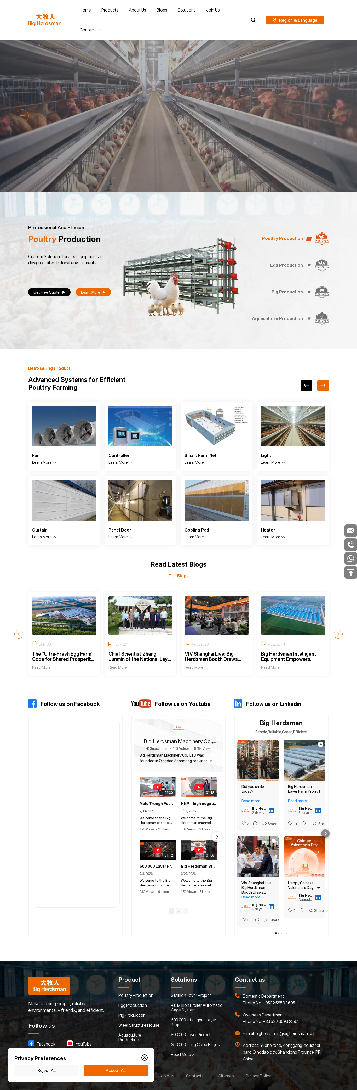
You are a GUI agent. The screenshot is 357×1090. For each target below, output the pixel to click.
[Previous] (306, 385)
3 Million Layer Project (191, 995)
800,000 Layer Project (191, 1034)
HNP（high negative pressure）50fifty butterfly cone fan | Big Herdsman (199, 812)
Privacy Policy (258, 1075)
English (295, 20)
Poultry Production (135, 995)
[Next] (323, 385)
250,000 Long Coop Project (196, 1044)
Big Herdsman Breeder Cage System (199, 874)
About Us (137, 10)
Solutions (187, 10)
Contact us (196, 1075)
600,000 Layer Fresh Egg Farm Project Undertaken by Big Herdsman (158, 874)
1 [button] (171, 919)
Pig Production (132, 1015)
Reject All (46, 1070)
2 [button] (178, 919)
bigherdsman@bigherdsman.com (286, 1033)
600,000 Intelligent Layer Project (193, 1022)
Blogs (162, 10)
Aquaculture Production (129, 1037)
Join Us (213, 10)
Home (85, 10)
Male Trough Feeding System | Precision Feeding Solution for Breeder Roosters (158, 812)
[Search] (253, 19)
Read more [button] (250, 800)
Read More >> (183, 1054)
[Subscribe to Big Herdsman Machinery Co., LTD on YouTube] (178, 771)
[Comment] (253, 824)
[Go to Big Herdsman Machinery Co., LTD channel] (178, 728)
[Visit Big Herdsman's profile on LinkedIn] (245, 810)
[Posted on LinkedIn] (271, 810)
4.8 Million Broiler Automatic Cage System (196, 1007)
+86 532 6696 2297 (280, 1021)
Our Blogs (178, 575)
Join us (167, 1075)
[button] (22, 115)
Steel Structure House (138, 1025)
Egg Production (132, 1005)
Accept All (116, 1070)
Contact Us (90, 29)
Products (109, 10)
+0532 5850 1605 (279, 1002)
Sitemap (226, 1075)
